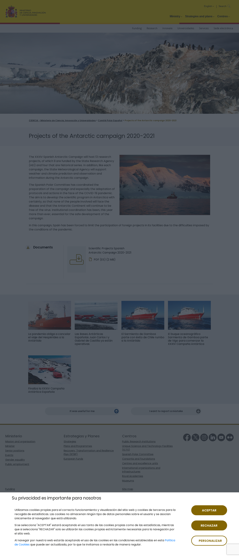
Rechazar (209, 525)
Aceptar (209, 510)
